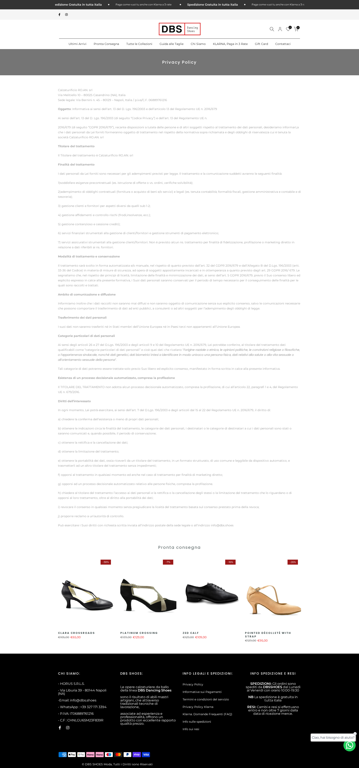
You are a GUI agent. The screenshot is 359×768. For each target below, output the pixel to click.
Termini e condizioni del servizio (206, 699)
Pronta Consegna (106, 44)
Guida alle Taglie (171, 44)
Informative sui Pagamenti (202, 692)
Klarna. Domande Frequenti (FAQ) (207, 714)
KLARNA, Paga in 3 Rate (230, 44)
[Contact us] (349, 745)
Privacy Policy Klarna (198, 707)
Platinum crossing (139, 633)
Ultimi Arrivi (77, 44)
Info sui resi (191, 729)
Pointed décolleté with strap (268, 634)
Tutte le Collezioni (139, 44)
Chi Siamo (198, 44)
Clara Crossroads (76, 633)
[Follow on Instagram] (66, 14)
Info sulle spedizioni (197, 721)
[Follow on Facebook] (59, 14)
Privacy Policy (193, 684)
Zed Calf (191, 633)
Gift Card (261, 44)
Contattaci (283, 44)
